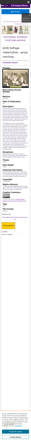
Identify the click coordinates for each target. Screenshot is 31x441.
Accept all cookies (15, 432)
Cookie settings (9, 424)
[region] (15, 426)
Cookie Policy (18, 426)
